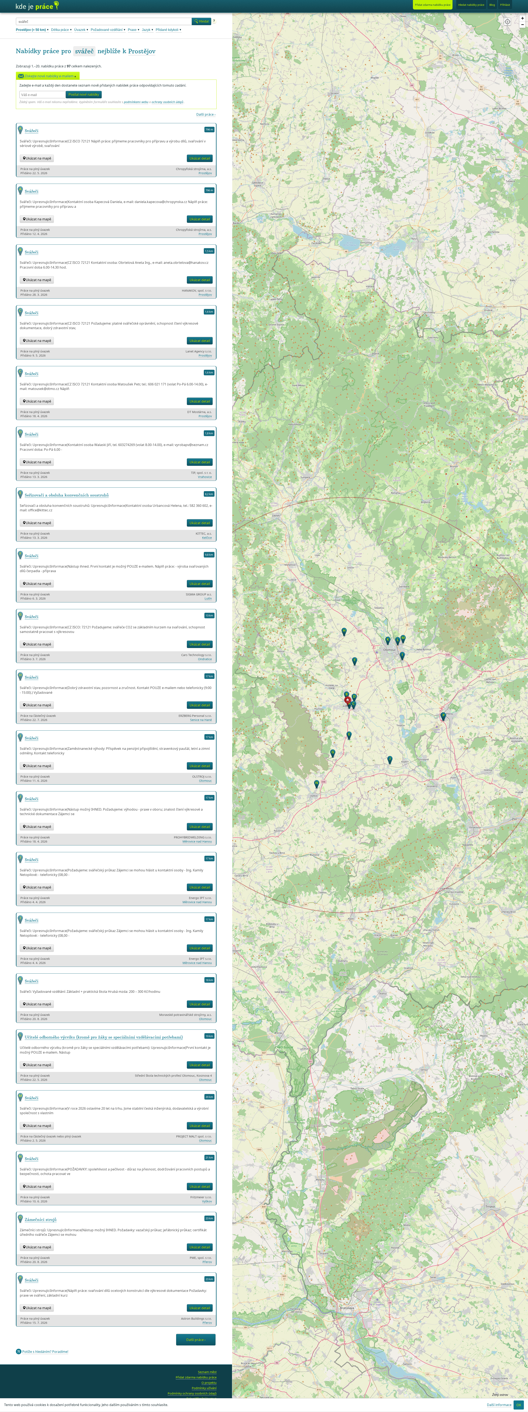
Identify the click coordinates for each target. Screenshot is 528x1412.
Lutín (208, 598)
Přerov (207, 1262)
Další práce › (206, 114)
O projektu (209, 1383)
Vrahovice (205, 477)
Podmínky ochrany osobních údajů (192, 1393)
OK (518, 1405)
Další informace (499, 1405)
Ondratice (205, 659)
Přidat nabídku (432, 5)
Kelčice (207, 538)
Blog (492, 5)
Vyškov (207, 1201)
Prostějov (141, 51)
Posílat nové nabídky (83, 94)
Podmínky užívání (204, 1388)
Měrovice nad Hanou (197, 841)
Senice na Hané (201, 720)
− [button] (522, 24)
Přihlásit (505, 5)
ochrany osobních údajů (167, 102)
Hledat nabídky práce (471, 5)
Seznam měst (207, 1372)
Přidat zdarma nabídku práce (196, 1377)
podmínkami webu (136, 102)
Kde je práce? (37, 6)
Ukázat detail (200, 158)
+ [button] (522, 18)
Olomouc (205, 781)
